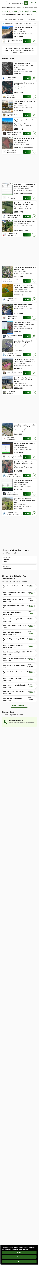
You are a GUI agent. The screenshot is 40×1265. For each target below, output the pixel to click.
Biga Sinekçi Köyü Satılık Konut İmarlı (14, 626)
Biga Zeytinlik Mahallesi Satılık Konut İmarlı (14, 593)
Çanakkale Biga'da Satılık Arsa (24, 221)
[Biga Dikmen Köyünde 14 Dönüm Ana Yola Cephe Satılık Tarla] (7, 429)
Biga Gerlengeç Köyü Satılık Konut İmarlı (13, 600)
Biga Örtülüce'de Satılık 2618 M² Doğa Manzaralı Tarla (24, 444)
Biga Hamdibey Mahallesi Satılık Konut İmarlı (12, 613)
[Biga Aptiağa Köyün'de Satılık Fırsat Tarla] (7, 87)
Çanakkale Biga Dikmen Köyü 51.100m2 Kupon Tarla (23, 342)
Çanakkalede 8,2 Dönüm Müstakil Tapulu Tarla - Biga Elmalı (23, 65)
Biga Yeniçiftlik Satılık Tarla (23, 304)
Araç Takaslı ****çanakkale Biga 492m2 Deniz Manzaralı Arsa (24, 185)
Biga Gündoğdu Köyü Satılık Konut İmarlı (13, 693)
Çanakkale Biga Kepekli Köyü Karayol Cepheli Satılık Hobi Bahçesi (23, 379)
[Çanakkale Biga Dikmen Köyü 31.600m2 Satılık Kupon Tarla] (7, 466)
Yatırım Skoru (9, 23)
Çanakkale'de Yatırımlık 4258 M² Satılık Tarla (24, 102)
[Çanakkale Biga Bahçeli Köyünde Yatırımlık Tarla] (7, 272)
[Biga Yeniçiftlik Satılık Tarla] (7, 309)
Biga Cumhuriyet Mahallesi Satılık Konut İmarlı (13, 646)
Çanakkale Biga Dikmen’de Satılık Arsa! (23, 28)
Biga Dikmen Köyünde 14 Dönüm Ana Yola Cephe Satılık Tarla (24, 426)
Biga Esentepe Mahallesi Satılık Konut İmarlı (14, 686)
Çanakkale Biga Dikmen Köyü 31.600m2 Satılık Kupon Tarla (23, 462)
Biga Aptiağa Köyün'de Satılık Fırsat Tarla (24, 84)
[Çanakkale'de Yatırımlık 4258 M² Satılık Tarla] (7, 106)
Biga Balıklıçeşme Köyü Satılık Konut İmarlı (14, 640)
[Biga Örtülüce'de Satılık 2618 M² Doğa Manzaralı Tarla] (7, 448)
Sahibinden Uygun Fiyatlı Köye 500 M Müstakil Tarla (24, 139)
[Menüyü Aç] (3, 3)
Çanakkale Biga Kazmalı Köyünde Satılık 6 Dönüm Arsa (24, 323)
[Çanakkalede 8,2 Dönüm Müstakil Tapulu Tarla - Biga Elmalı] (7, 68)
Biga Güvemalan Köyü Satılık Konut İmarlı (13, 607)
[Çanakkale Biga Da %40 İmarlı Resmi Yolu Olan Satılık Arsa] (7, 207)
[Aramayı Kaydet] (31, 3)
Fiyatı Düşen (18, 23)
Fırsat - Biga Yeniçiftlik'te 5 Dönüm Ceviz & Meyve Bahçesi (24, 286)
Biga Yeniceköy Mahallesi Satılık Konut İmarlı (12, 633)
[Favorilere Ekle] (34, 41)
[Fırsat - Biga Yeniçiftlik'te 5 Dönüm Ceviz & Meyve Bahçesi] (7, 290)
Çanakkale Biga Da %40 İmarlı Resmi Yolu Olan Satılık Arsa (24, 203)
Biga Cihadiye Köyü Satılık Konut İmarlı (12, 679)
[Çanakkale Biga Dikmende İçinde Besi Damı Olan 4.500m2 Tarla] (7, 503)
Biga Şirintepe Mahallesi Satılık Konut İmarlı (14, 659)
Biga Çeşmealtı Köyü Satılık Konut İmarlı (13, 587)
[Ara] (26, 3)
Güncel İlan (27, 23)
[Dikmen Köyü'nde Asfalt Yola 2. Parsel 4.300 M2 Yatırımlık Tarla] (7, 364)
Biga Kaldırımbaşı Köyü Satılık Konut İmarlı (14, 653)
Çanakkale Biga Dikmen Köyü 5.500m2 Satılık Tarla (23, 481)
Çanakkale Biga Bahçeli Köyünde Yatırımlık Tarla (25, 268)
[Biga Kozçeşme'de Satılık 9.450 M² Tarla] (7, 124)
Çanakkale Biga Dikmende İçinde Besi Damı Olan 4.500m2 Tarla (24, 500)
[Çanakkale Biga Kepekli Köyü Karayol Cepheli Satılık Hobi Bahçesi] (7, 382)
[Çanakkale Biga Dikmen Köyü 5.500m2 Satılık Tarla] (7, 485)
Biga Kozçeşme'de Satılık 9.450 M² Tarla (24, 120)
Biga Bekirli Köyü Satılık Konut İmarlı (14, 673)
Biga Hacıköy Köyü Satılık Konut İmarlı (12, 699)
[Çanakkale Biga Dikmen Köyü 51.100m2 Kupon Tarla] (7, 345)
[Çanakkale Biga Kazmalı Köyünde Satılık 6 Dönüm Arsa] (7, 327)
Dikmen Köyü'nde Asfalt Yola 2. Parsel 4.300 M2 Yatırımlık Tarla (24, 360)
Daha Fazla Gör (18, 705)
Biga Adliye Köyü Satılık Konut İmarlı (14, 666)
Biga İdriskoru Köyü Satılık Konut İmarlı (13, 620)
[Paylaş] (35, 3)
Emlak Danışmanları (16, 720)
